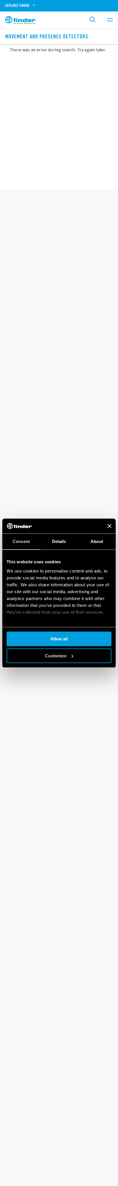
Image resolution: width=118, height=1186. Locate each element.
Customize (55, 655)
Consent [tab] (21, 541)
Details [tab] (59, 541)
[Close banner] (109, 526)
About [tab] (97, 541)
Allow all (59, 638)
